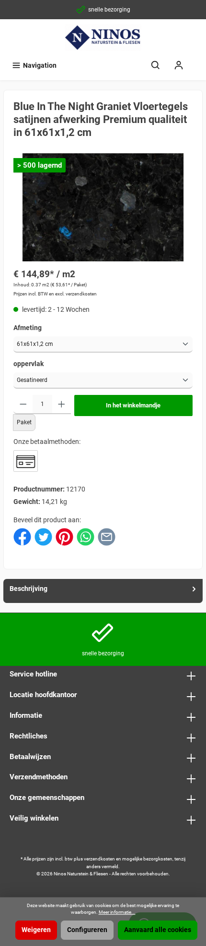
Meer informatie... (117, 912)
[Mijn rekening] (178, 65)
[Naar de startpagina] (103, 37)
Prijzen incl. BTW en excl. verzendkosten (55, 293)
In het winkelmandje (133, 405)
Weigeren (36, 930)
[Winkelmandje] (196, 61)
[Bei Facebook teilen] (22, 536)
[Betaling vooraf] (25, 461)
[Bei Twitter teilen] (43, 536)
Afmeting (27, 328)
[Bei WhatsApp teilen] (85, 536)
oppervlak (28, 364)
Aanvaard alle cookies (157, 930)
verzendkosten (99, 859)
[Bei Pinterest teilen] (64, 536)
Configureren (87, 930)
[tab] (103, 591)
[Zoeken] (155, 65)
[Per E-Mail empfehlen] (106, 536)
